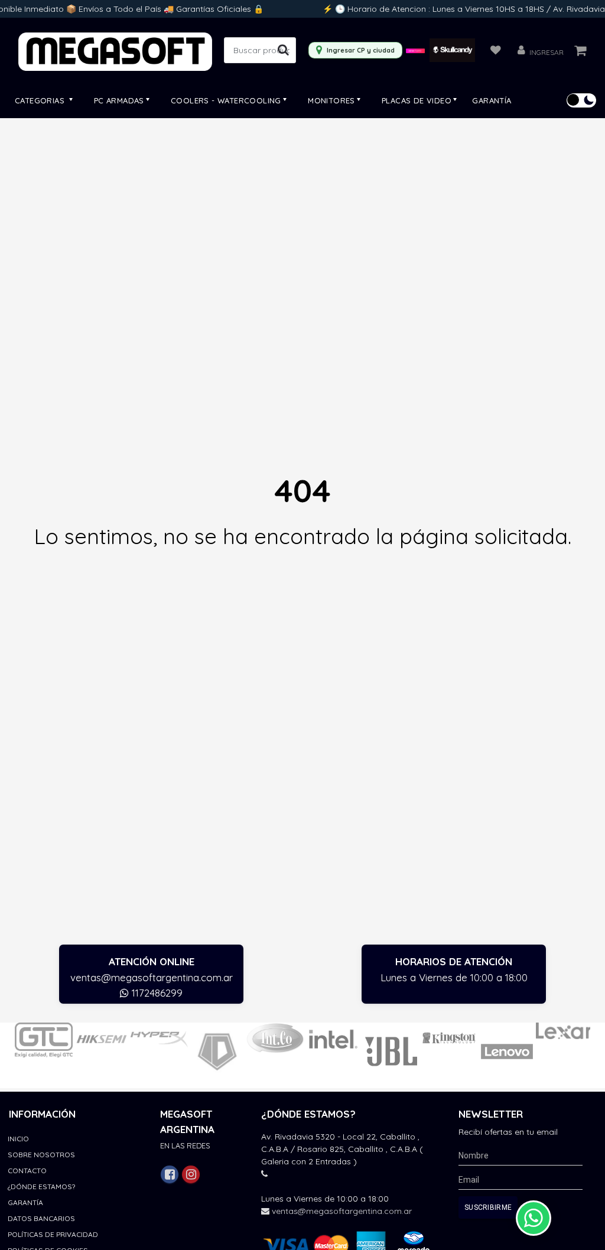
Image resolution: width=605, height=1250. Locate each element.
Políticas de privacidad (53, 1234)
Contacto (27, 1170)
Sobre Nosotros (41, 1154)
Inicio (18, 1138)
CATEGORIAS (41, 100)
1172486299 (156, 993)
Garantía (491, 100)
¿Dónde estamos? (41, 1186)
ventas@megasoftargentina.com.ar (151, 977)
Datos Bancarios (41, 1218)
